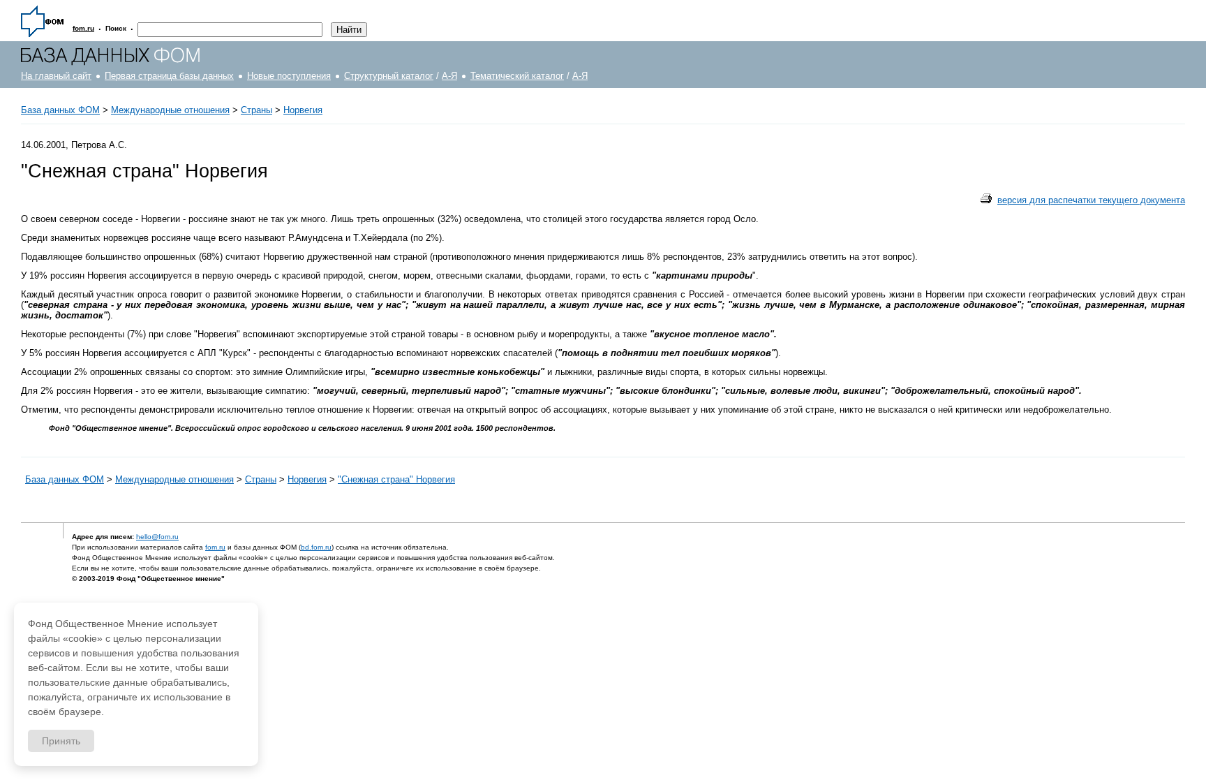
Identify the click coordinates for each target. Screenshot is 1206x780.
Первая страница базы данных (169, 76)
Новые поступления (289, 76)
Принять (61, 740)
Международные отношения (170, 110)
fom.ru (215, 547)
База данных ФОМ (60, 110)
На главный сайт (56, 76)
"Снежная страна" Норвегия (396, 479)
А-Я (449, 76)
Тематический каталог (517, 76)
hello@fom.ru (157, 536)
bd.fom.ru (316, 547)
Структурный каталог (388, 76)
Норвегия (302, 110)
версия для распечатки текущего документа (1091, 200)
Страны (256, 110)
